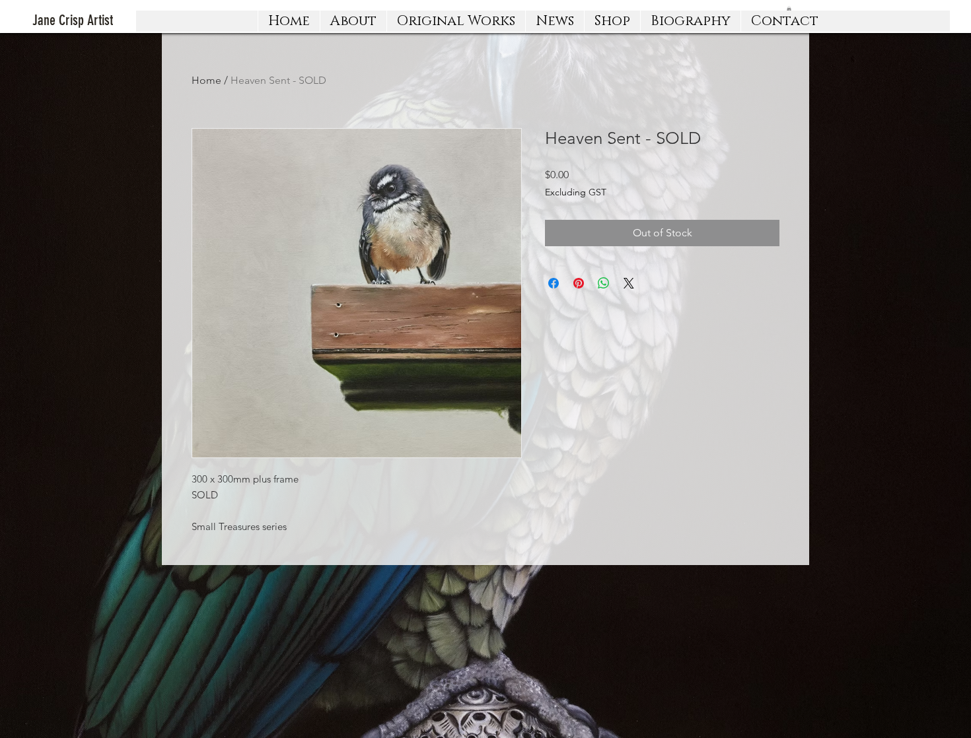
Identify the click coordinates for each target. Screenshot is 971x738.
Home (206, 80)
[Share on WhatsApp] (604, 283)
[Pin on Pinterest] (579, 283)
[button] (455, 21)
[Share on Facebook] (553, 283)
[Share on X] (629, 283)
